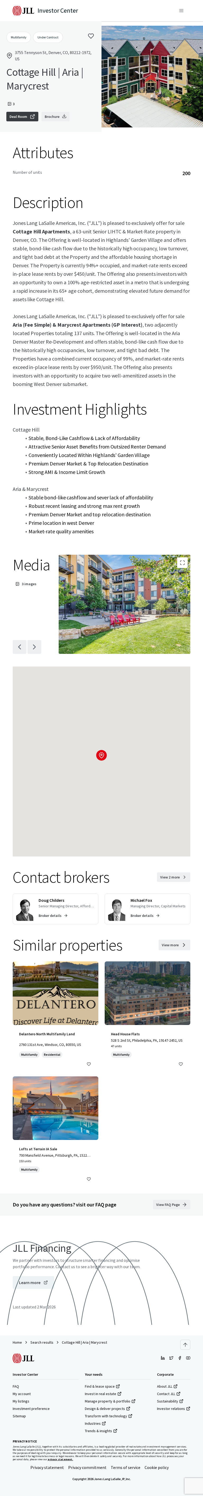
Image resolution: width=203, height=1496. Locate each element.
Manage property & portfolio (107, 1401)
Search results (41, 1342)
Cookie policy (157, 1467)
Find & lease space (100, 1386)
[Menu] (181, 10)
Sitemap (19, 1416)
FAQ (16, 1386)
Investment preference (31, 1408)
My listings (21, 1401)
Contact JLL (166, 1393)
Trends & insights (98, 1430)
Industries (93, 1423)
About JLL (164, 1386)
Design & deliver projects (105, 1408)
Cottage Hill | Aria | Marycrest (84, 1342)
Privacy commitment (87, 1467)
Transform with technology (106, 1416)
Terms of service (125, 1467)
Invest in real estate (100, 1393)
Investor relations (171, 1408)
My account (22, 1393)
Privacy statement (47, 1467)
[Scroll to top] (185, 1345)
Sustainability (167, 1401)
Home (17, 1342)
